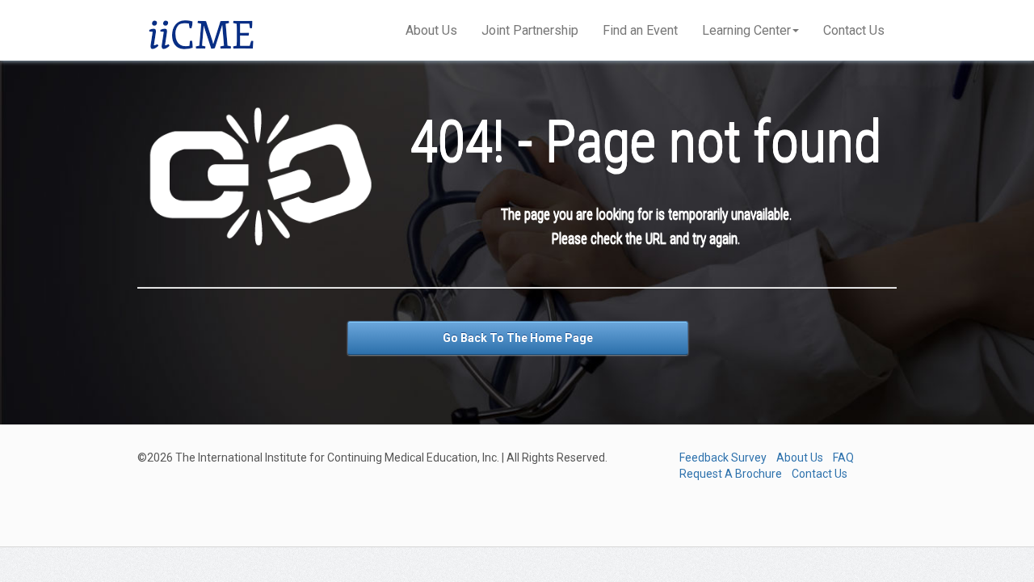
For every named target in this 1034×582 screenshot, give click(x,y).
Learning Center (746, 30)
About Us (431, 30)
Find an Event (640, 30)
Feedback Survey (723, 457)
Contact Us (854, 30)
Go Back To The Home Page (518, 337)
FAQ (843, 457)
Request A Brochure (730, 473)
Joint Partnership (529, 30)
